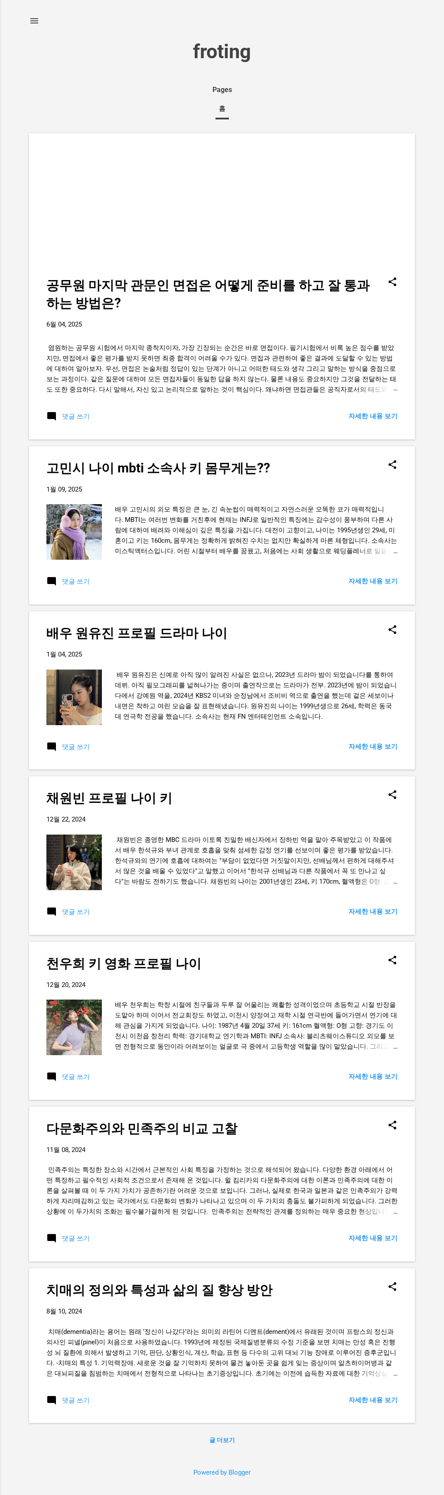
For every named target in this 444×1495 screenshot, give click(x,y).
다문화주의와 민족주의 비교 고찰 (142, 1128)
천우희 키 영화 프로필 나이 (124, 963)
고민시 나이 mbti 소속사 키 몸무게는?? (158, 467)
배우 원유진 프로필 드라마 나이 (137, 632)
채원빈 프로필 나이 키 (109, 797)
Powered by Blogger (222, 1472)
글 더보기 (222, 1439)
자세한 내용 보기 (373, 416)
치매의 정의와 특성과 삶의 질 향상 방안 (159, 1289)
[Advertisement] (222, 211)
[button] (392, 283)
